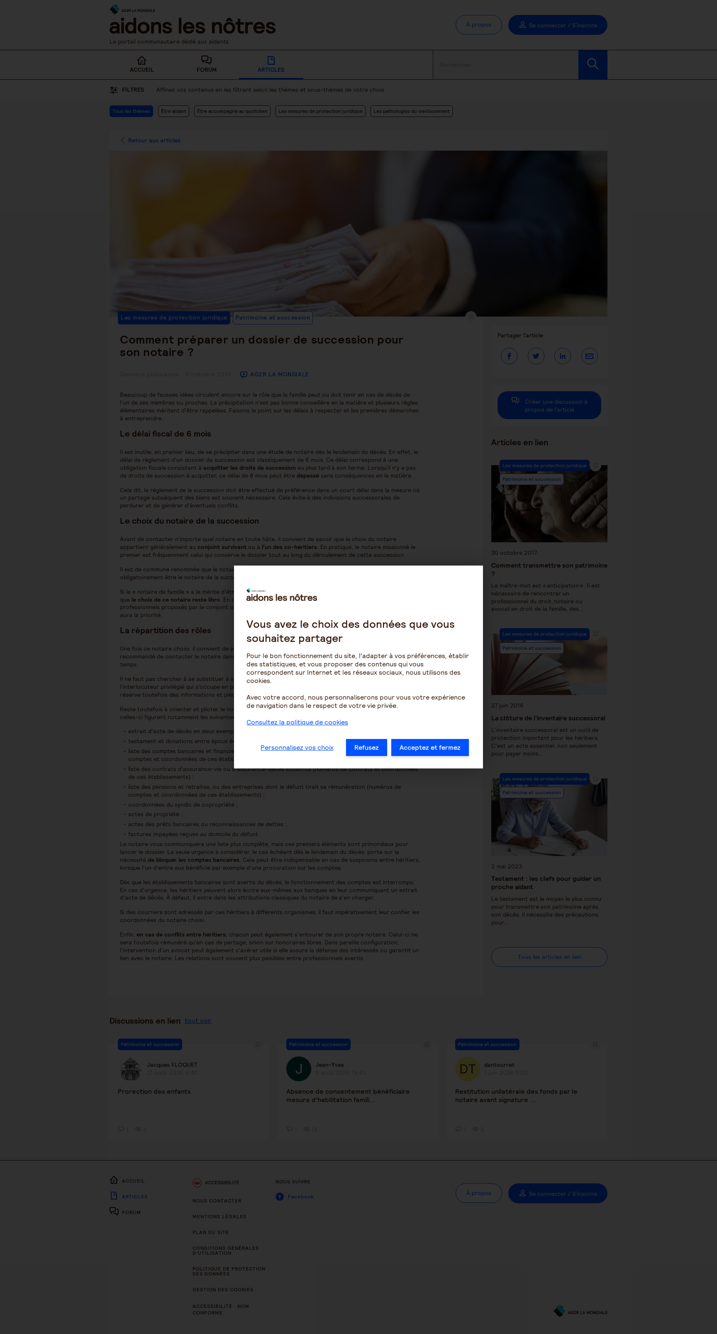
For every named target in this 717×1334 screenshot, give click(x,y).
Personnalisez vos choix (297, 747)
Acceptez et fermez (430, 747)
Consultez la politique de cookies (297, 722)
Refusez (366, 747)
